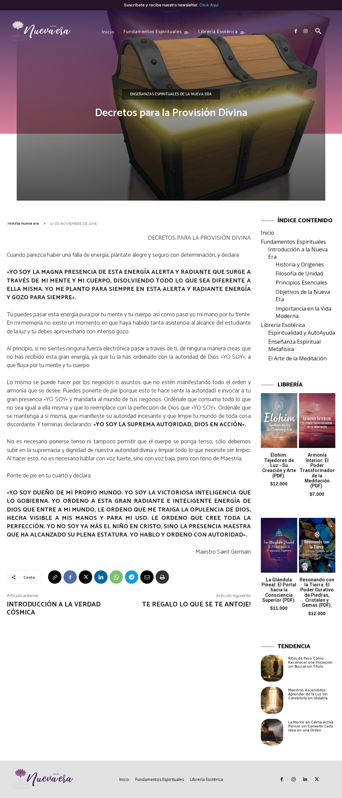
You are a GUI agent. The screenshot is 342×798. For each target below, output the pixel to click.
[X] (85, 577)
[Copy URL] (54, 577)
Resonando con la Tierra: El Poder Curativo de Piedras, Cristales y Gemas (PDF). (317, 592)
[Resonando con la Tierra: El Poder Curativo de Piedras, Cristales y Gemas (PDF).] (317, 545)
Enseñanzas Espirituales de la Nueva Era (171, 94)
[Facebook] (295, 31)
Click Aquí (208, 4)
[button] (318, 31)
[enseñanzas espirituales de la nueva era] (40, 31)
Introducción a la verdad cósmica (54, 608)
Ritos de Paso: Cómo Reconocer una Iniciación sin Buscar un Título (310, 663)
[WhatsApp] (116, 577)
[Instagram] (305, 31)
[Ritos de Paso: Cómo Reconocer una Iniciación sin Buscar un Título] (272, 668)
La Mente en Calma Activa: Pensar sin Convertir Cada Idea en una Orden (311, 726)
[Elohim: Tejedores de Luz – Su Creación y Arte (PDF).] (279, 420)
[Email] (147, 577)
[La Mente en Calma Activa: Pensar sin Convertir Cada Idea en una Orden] (272, 732)
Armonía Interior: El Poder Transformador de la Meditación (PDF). (317, 470)
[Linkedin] (101, 577)
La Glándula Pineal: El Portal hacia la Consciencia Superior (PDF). (279, 590)
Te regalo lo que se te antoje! (196, 604)
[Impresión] (162, 577)
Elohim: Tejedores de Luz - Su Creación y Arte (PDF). (279, 465)
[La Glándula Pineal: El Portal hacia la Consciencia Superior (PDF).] (279, 545)
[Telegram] (131, 577)
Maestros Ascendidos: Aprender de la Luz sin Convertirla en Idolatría (308, 694)
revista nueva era (23, 223)
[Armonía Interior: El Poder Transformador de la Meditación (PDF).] (317, 420)
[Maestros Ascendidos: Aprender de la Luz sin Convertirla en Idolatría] (272, 700)
